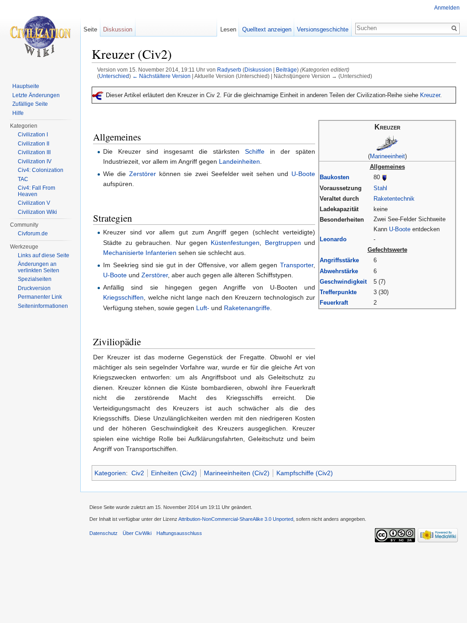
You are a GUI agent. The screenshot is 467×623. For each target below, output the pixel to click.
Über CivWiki (137, 533)
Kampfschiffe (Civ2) (304, 473)
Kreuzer (430, 95)
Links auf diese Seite (43, 255)
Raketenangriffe (247, 308)
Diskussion (258, 70)
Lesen (228, 29)
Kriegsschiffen (123, 297)
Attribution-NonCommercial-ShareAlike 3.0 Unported (235, 519)
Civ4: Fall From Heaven (36, 191)
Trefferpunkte (338, 292)
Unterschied (114, 76)
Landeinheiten (239, 161)
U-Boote (399, 229)
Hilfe (18, 113)
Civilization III (34, 152)
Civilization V (34, 203)
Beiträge (286, 70)
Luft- (202, 308)
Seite (90, 29)
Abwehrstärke (339, 271)
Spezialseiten (35, 279)
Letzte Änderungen (36, 95)
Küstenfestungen (235, 242)
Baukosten (334, 177)
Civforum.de (33, 233)
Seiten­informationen (43, 306)
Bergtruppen (283, 242)
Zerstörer (142, 173)
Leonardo (333, 239)
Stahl (380, 188)
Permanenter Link (40, 297)
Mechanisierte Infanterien (139, 252)
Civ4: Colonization (40, 170)
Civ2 (137, 473)
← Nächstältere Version (161, 76)
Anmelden (447, 8)
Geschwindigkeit (343, 281)
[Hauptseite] (40, 36)
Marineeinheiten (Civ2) (237, 473)
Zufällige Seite (30, 104)
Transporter (296, 265)
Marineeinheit (387, 156)
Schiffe (255, 151)
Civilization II (33, 143)
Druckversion (34, 288)
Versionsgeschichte (322, 29)
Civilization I (33, 134)
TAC (23, 179)
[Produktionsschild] (384, 177)
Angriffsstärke (339, 260)
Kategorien (110, 473)
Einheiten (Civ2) (174, 473)
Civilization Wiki (37, 212)
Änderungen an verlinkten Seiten (38, 267)
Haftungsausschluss (179, 533)
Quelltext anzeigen (266, 29)
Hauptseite (25, 86)
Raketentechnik (394, 198)
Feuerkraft (334, 302)
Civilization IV (35, 161)
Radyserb (229, 70)
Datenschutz (103, 533)
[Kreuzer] (387, 142)
